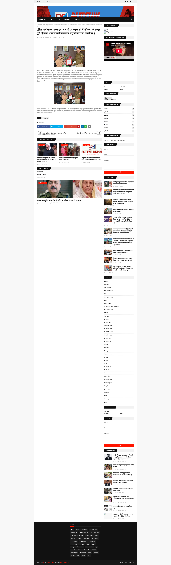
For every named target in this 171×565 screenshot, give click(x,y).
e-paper (107, 316)
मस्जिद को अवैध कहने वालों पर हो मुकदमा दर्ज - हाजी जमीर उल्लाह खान (123, 481)
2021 (119, 124)
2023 (119, 118)
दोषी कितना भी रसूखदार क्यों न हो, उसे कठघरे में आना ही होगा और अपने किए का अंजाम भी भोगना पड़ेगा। (46, 159)
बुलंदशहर (107, 392)
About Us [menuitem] (78, 19)
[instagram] (128, 1)
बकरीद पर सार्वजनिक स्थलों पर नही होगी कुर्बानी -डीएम (123, 489)
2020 (119, 127)
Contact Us (107, 89)
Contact (48, 1)
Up (106, 363)
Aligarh (107, 284)
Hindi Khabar (108, 328)
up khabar (43, 24)
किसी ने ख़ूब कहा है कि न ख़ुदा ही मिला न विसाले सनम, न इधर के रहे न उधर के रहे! (123, 259)
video (106, 373)
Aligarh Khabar (109, 290)
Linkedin (106, 413)
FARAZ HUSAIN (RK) (64, 562)
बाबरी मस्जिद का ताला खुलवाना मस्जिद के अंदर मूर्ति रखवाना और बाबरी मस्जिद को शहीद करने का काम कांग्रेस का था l (123, 457)
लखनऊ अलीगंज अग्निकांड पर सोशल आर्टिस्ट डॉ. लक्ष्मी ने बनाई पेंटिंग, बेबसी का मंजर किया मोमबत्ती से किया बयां (123, 268)
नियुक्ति (106, 386)
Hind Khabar (108, 322)
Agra (106, 281)
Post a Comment (42, 174)
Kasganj (107, 351)
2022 (119, 121)
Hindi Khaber (108, 335)
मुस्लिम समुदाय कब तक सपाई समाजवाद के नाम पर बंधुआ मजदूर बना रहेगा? (123, 251)
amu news (108, 303)
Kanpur (107, 347)
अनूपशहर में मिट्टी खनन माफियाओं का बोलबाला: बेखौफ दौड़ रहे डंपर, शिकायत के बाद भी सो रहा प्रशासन (123, 201)
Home (38, 1)
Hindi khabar (108, 325)
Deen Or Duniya (109, 309)
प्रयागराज (107, 389)
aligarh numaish (109, 297)
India (106, 344)
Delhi (106, 313)
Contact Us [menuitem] (68, 19)
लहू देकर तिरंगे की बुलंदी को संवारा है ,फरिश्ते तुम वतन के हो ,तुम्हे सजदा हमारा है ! (123, 498)
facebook (122, 413)
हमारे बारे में (122, 87)
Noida (106, 357)
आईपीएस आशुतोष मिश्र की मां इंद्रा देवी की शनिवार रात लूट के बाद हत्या (59, 200)
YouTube (106, 411)
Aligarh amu (108, 287)
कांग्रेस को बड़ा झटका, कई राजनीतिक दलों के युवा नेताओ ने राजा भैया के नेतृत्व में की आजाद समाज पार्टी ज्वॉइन (123, 191)
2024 (119, 115)
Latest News (108, 354)
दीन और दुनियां (108, 379)
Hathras (107, 319)
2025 (119, 112)
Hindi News (108, 338)
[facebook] (125, 1)
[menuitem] (51, 19)
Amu (106, 300)
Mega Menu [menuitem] (42, 19)
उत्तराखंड (107, 376)
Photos (121, 89)
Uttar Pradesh (108, 370)
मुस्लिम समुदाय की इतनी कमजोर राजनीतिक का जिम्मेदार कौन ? (123, 210)
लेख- (106, 402)
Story (106, 360)
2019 (119, 131)
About (43, 1)
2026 (119, 109)
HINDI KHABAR (109, 332)
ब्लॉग (106, 395)
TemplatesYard (50, 562)
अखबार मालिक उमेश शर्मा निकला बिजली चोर (122, 507)
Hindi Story (108, 341)
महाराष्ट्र (107, 399)
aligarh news (108, 294)
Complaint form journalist (112, 306)
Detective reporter (43, 37)
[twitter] (130, 1)
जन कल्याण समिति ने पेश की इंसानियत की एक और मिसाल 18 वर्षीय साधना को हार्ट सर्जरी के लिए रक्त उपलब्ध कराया (123, 231)
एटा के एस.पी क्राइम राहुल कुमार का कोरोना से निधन (123, 466)
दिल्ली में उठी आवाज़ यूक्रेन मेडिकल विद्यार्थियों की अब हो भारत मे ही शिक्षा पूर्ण (122, 474)
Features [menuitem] (58, 19)
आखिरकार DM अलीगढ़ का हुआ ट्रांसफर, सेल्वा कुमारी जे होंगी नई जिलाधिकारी (123, 515)
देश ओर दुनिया (108, 382)
